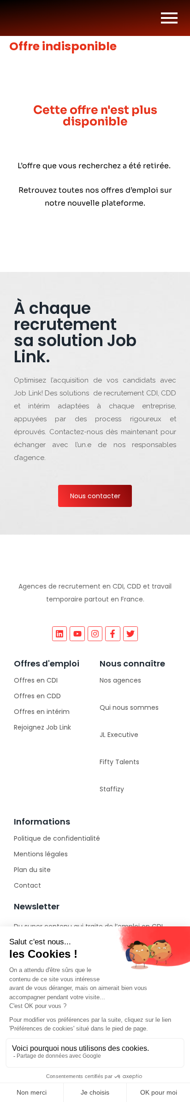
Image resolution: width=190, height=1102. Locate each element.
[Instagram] (95, 633)
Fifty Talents (119, 761)
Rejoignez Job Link (42, 727)
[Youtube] (77, 633)
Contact (27, 885)
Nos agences (120, 680)
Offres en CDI (36, 680)
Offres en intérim (42, 711)
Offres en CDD (37, 696)
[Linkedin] (59, 633)
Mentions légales (41, 854)
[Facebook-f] (112, 633)
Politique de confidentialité (57, 838)
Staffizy (112, 789)
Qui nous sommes (129, 707)
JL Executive (119, 734)
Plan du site (32, 869)
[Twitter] (130, 633)
